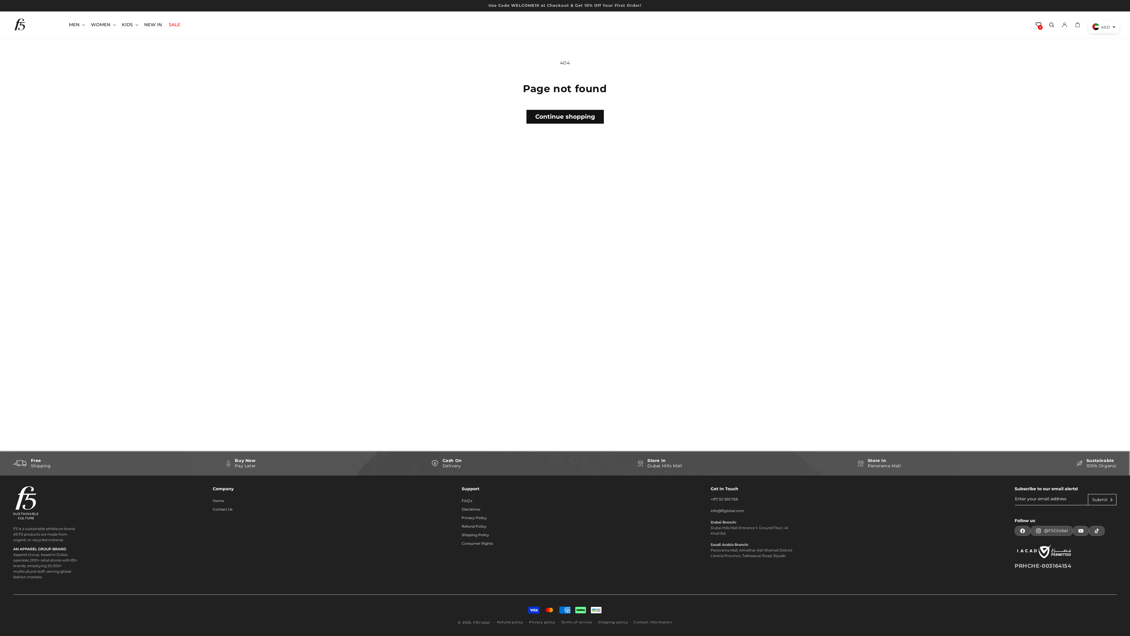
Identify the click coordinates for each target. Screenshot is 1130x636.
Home (218, 500)
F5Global (481, 622)
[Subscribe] (1102, 499)
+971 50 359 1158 (724, 499)
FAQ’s (467, 500)
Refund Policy (474, 526)
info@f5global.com (727, 511)
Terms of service (576, 622)
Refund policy (510, 622)
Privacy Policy (474, 518)
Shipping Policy (475, 535)
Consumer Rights (477, 543)
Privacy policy (542, 622)
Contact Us (222, 509)
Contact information (653, 622)
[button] (76, 24)
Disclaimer (471, 509)
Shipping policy (613, 622)
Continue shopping (565, 116)
